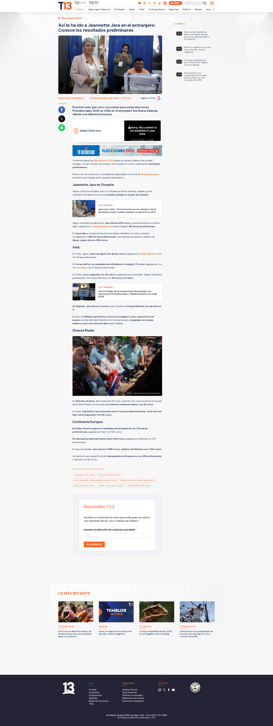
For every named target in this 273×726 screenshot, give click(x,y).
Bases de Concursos (98, 701)
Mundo (198, 9)
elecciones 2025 (110, 475)
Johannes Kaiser (101, 226)
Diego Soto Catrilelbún (71, 98)
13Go (91, 704)
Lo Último (79, 9)
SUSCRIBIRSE (94, 544)
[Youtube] (173, 690)
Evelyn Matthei (147, 253)
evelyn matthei (84, 486)
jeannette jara (84, 475)
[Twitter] (164, 690)
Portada (92, 689)
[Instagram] (159, 690)
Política (187, 9)
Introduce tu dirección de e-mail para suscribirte (110, 530)
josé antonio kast (111, 486)
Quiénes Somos (129, 689)
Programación (95, 695)
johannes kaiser (139, 486)
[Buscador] (204, 3)
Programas (94, 692)
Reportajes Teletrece (99, 9)
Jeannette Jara (149, 174)
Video (132, 9)
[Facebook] (168, 690)
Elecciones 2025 (103, 160)
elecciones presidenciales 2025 (95, 480)
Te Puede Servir (157, 9)
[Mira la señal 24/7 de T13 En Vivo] (175, 3)
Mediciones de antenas (133, 698)
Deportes (174, 9)
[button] (213, 9)
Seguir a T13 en (148, 98)
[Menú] (212, 3)
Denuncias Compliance (133, 701)
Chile (141, 9)
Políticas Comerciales (132, 695)
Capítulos (93, 698)
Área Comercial (129, 692)
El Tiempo (120, 9)
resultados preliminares (138, 480)
